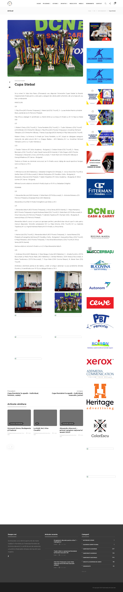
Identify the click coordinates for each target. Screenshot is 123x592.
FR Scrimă (46, 3)
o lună (55, 544)
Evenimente (90, 3)
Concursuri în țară (20, 80)
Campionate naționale (67, 423)
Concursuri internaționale (16, 423)
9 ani (49, 433)
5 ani (75, 435)
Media (81, 3)
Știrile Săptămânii (102, 11)
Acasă (39, 3)
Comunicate (98, 566)
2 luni (55, 555)
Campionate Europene (98, 549)
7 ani (23, 433)
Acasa (89, 11)
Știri (94, 11)
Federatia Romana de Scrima (14, 433)
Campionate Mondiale (98, 553)
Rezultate (73, 3)
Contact (99, 3)
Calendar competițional (98, 544)
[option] (19, 423)
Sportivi (63, 3)
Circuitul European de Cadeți (98, 561)
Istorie (55, 3)
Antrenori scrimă (98, 540)
